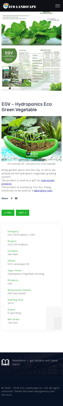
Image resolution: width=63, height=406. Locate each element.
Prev (9, 212)
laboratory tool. (43, 190)
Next (21, 212)
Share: (5, 198)
